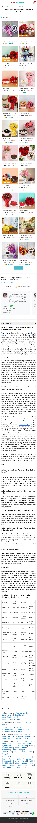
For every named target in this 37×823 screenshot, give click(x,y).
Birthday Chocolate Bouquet (13, 731)
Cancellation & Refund (26, 800)
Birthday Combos (22, 729)
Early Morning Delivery (11, 719)
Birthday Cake (7, 729)
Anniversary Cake (9, 736)
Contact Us (10, 806)
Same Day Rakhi (28, 722)
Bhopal (24, 748)
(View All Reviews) (7, 282)
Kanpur (22, 750)
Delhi (19, 743)
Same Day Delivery (9, 717)
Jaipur (17, 748)
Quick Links (6, 708)
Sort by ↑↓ (5, 17)
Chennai (16, 745)
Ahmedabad (7, 752)
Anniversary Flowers (22, 734)
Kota (31, 763)
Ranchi (14, 750)
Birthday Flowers (18, 727)
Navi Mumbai (7, 748)
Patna (16, 752)
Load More (18, 268)
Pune (4, 743)
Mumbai (11, 743)
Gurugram (27, 743)
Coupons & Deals (10, 800)
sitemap (10, 803)
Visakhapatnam (27, 752)
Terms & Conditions (11, 821)
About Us (10, 797)
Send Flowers (7, 715)
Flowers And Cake (22, 713)
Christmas (6, 724)
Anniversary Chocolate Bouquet (14, 738)
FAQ (27, 803)
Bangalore (6, 754)
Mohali (24, 745)
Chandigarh (28, 741)
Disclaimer (27, 821)
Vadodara (6, 750)
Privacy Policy (20, 821)
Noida (31, 745)
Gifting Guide (26, 797)
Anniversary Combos (26, 736)
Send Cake (19, 715)
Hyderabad (6, 745)
